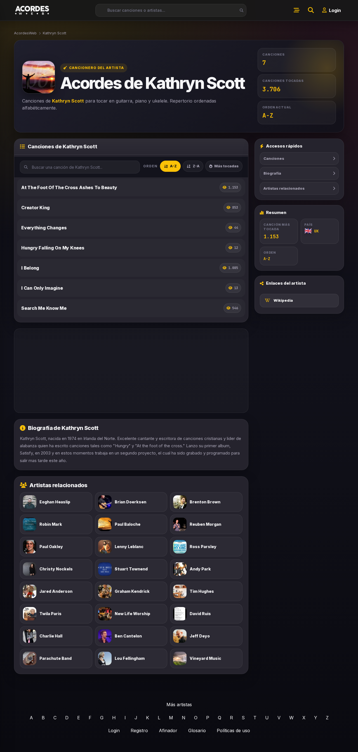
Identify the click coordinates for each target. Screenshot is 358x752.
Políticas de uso (233, 730)
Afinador (168, 730)
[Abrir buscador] (311, 10)
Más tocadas (226, 166)
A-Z (173, 166)
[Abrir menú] (296, 10)
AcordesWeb (25, 33)
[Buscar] (239, 10)
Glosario (197, 730)
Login (114, 730)
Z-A (196, 166)
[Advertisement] (131, 371)
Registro (139, 730)
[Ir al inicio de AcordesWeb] (32, 10)
